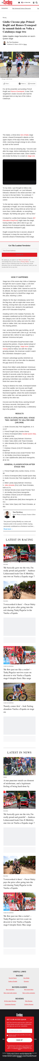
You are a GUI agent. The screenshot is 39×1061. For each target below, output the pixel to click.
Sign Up (19, 1040)
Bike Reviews (28, 1001)
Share (7, 83)
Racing (4, 17)
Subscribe (27, 2)
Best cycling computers (29, 993)
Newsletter (32, 83)
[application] (19, 171)
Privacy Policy (26, 1047)
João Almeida (9, 485)
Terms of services (23, 260)
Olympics (26, 981)
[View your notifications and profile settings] (19, 2)
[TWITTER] (14, 517)
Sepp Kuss (24, 346)
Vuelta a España (12, 981)
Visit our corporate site (25, 1054)
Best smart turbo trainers (10, 993)
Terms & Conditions (17, 1048)
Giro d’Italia (24, 135)
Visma (5, 349)
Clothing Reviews (28, 1004)
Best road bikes (10, 989)
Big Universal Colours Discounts (21, 8)
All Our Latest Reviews (10, 1001)
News (25, 44)
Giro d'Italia (26, 978)
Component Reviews (10, 1004)
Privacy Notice (25, 261)
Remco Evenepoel (17, 91)
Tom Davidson (13, 42)
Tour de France (13, 978)
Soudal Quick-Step (29, 434)
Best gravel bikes (28, 989)
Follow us (23, 83)
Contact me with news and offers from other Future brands (20, 1035)
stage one (31, 156)
